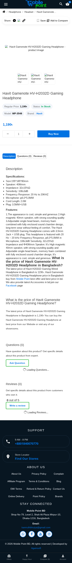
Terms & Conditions (39, 481)
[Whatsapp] (23, 534)
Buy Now (53, 134)
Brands (59, 496)
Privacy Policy (39, 473)
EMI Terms (16, 488)
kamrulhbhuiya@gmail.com (36, 527)
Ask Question (17, 363)
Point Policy (39, 496)
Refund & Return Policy (39, 488)
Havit (39, 113)
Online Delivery (16, 496)
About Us (16, 473)
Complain (59, 473)
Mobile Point (23, 278)
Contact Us (59, 488)
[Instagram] (49, 534)
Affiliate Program (16, 481)
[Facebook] (31, 534)
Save (43, 20)
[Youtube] (40, 534)
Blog (58, 481)
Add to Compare (59, 20)
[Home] (4, 12)
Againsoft (36, 548)
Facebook (11, 285)
